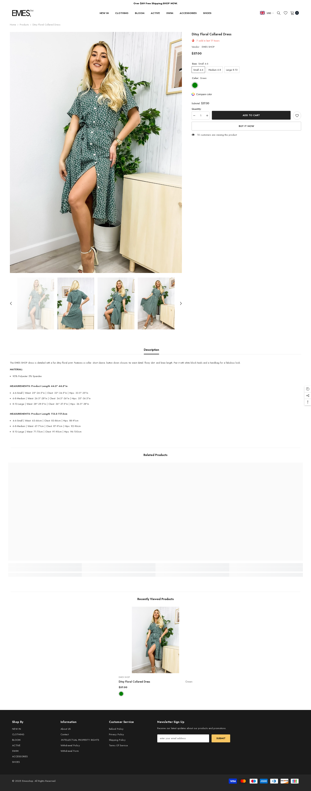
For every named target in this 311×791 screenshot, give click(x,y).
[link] (45, 569)
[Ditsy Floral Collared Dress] (155, 640)
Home (13, 24)
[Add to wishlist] (297, 116)
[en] (262, 13)
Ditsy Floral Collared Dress (155, 682)
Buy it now (246, 126)
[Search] (279, 13)
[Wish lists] (285, 13)
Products (24, 24)
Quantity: (196, 109)
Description (151, 350)
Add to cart (251, 115)
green (121, 693)
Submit (220, 738)
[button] (10, 303)
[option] (96, 152)
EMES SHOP (208, 47)
